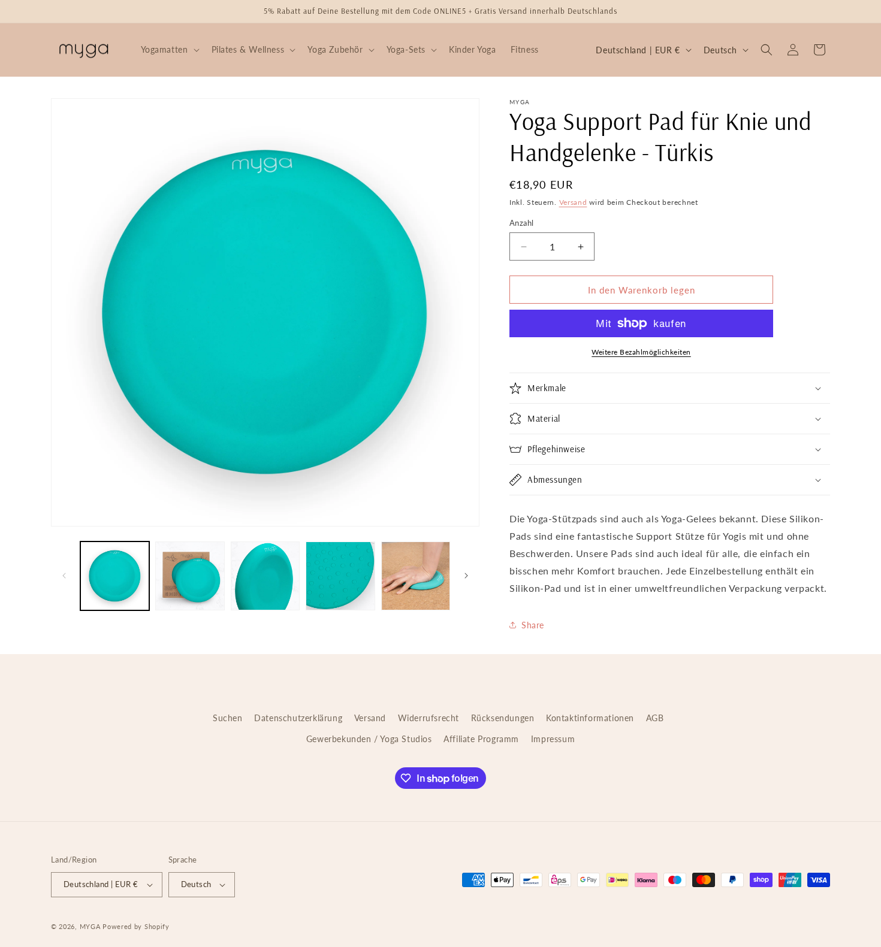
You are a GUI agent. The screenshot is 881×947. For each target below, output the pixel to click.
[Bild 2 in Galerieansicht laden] (189, 575)
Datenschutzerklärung (298, 718)
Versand (573, 202)
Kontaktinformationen (590, 718)
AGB (655, 718)
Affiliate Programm (481, 739)
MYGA (90, 926)
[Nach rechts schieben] (466, 575)
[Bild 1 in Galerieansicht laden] (114, 575)
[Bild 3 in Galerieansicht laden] (265, 575)
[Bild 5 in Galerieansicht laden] (415, 575)
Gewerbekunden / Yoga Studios (369, 739)
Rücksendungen (503, 718)
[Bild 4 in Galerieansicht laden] (340, 575)
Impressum (553, 739)
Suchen (228, 718)
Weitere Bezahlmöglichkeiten (641, 351)
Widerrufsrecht (428, 718)
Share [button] (532, 625)
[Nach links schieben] (64, 575)
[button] (169, 49)
